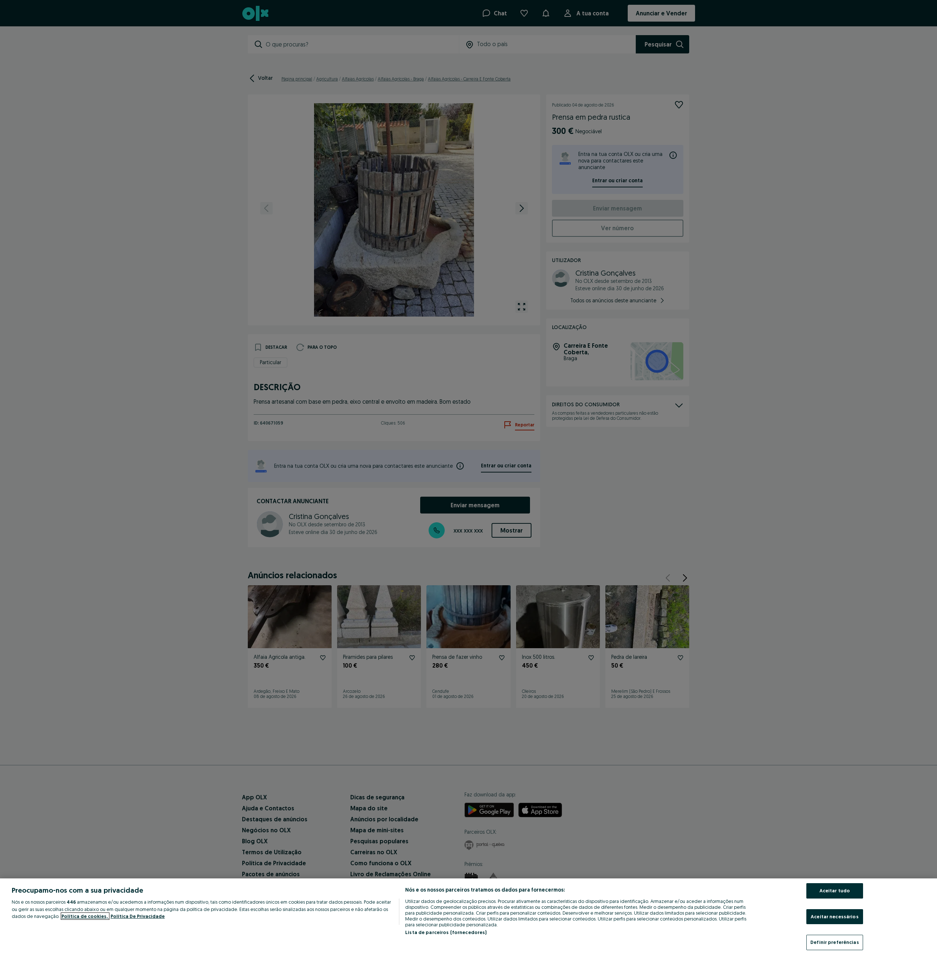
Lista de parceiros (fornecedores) (445, 932)
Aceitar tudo (835, 890)
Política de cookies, (85, 916)
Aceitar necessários (834, 916)
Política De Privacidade (138, 916)
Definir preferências (834, 942)
